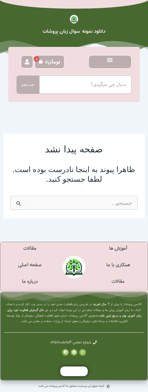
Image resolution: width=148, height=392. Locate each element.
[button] (110, 60)
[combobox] (85, 85)
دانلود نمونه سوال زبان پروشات (74, 31)
